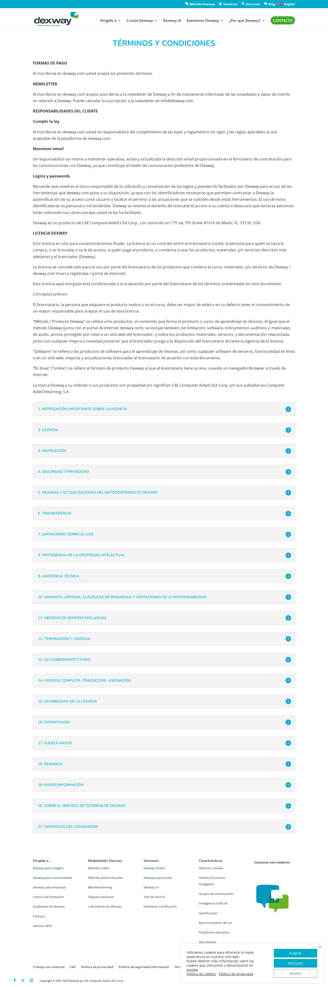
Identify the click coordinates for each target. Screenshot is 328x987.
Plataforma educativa (214, 932)
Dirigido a (108, 21)
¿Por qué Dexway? (245, 21)
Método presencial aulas (105, 877)
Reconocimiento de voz (215, 923)
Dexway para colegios (48, 868)
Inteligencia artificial (213, 903)
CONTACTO (283, 20)
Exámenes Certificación (160, 906)
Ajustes (295, 973)
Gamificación (208, 913)
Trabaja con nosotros (49, 967)
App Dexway (208, 942)
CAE (73, 967)
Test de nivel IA (154, 897)
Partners (39, 916)
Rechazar (295, 963)
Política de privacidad (97, 967)
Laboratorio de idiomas (104, 906)
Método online (98, 868)
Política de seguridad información (144, 967)
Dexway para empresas (49, 887)
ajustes (192, 970)
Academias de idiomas (49, 906)
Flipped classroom (101, 897)
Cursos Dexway (140, 21)
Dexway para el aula (158, 877)
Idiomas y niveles (211, 868)
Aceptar (295, 953)
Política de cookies (201, 974)
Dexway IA (172, 21)
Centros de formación (48, 897)
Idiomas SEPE (42, 926)
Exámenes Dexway (203, 21)
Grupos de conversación (216, 894)
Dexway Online (154, 868)
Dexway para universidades (52, 877)
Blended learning (100, 887)
